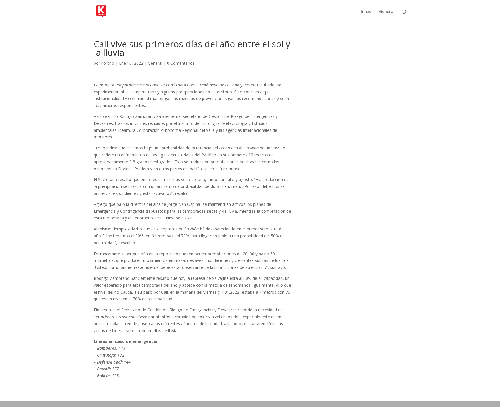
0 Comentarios (181, 63)
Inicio (366, 12)
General (387, 12)
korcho (107, 63)
